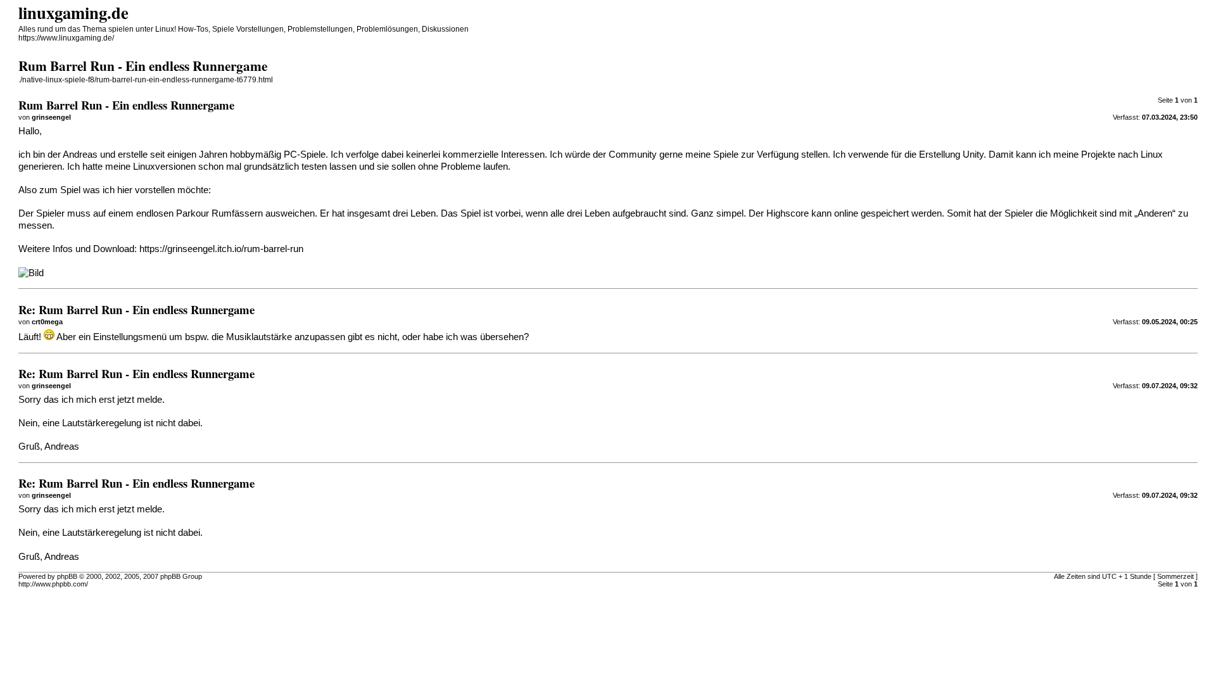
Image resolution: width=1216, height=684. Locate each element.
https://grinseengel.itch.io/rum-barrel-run (221, 249)
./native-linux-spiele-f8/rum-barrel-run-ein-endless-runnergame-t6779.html (145, 79)
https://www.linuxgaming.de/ (66, 38)
